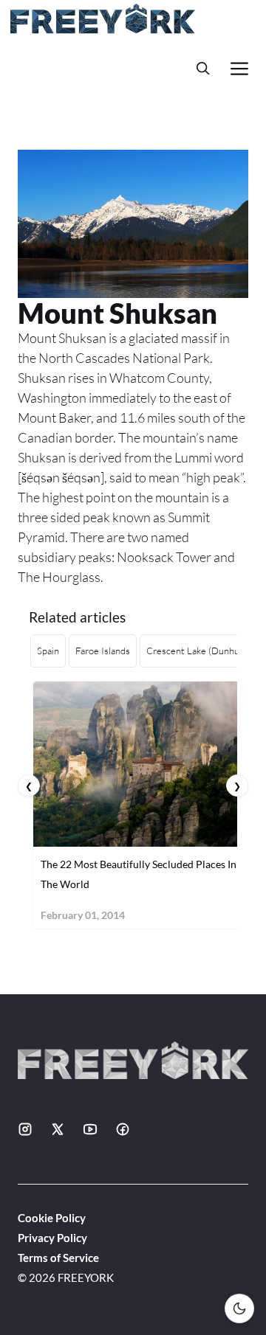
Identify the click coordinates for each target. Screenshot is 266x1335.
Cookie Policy (52, 1217)
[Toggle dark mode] (239, 1308)
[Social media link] (25, 1129)
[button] (203, 68)
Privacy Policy (52, 1237)
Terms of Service (58, 1257)
